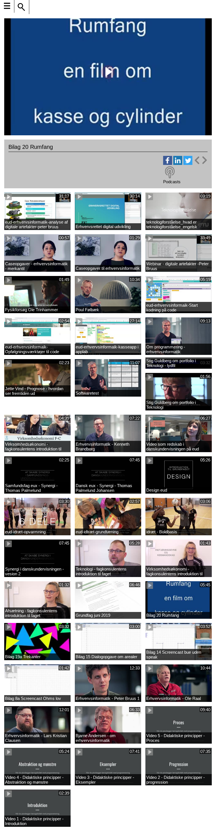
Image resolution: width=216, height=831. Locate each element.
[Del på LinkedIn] (177, 163)
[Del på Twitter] (187, 163)
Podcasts (172, 181)
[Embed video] (201, 160)
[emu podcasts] (170, 172)
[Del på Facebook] (167, 163)
